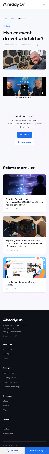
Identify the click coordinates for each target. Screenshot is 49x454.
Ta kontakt (24, 134)
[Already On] (14, 5)
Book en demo (24, 142)
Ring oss (12, 450)
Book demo (37, 450)
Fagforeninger (9, 373)
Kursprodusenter (10, 382)
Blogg (12, 19)
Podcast (6, 405)
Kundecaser (8, 433)
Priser (5, 359)
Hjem (5, 19)
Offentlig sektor (9, 377)
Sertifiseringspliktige (11, 387)
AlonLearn (7, 349)
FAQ (5, 410)
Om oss (6, 424)
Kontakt (6, 429)
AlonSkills (7, 354)
